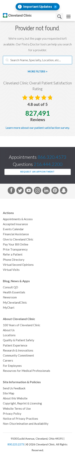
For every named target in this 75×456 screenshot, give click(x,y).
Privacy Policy (12, 413)
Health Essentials (14, 292)
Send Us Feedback (14, 388)
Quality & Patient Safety (18, 340)
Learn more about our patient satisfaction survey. (38, 128)
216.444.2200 (48, 164)
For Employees (12, 366)
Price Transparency (15, 249)
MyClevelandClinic (15, 302)
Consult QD (10, 287)
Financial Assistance (16, 234)
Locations (9, 335)
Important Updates (37, 7)
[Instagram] (37, 191)
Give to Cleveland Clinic (18, 239)
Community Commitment (18, 355)
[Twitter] (20, 191)
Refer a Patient (12, 254)
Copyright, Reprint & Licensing (22, 403)
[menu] (68, 16)
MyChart (8, 307)
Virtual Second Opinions (18, 265)
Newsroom (10, 297)
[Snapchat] (63, 191)
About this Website (15, 398)
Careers (8, 360)
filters (40, 71)
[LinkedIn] (46, 191)
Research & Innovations (18, 350)
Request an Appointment (37, 171)
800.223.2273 (16, 444)
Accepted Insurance (15, 224)
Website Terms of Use (17, 408)
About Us (9, 330)
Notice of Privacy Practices (20, 418)
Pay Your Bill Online (15, 244)
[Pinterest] (55, 191)
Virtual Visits (11, 270)
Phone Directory (13, 260)
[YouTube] (28, 191)
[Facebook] (11, 191)
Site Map (8, 393)
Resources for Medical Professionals (26, 371)
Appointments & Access (18, 219)
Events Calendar (13, 229)
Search (59, 16)
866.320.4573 (52, 157)
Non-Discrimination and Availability (25, 423)
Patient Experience (15, 345)
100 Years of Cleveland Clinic (21, 325)
